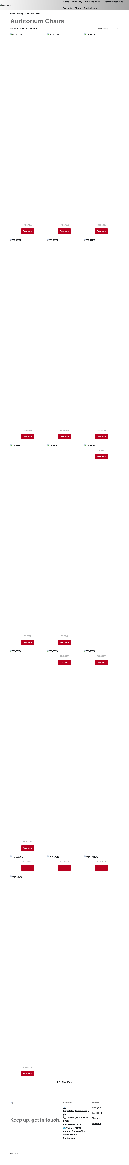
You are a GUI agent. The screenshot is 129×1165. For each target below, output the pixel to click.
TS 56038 (27, 430)
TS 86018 (64, 430)
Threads (96, 1118)
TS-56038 (101, 656)
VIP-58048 (27, 1067)
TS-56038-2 (27, 862)
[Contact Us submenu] (96, 8)
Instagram (97, 1107)
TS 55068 (101, 225)
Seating (20, 14)
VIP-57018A (101, 862)
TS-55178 (27, 842)
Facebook (97, 1113)
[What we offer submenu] (100, 1)
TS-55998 (64, 656)
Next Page (67, 1082)
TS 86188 (101, 430)
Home (12, 14)
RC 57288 (27, 225)
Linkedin (96, 1123)
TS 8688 (27, 636)
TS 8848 (64, 636)
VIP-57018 (64, 862)
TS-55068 (101, 450)
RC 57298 (64, 225)
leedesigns (16, 1153)
